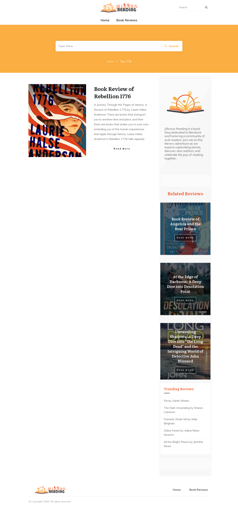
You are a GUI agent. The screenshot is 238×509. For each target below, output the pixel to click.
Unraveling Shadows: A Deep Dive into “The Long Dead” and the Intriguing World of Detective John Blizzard (185, 346)
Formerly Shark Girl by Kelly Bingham (180, 421)
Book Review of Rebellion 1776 (114, 92)
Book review (77, 87)
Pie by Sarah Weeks (176, 400)
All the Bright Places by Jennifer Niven (183, 444)
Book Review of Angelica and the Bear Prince (185, 223)
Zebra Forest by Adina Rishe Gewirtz (181, 432)
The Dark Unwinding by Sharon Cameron (183, 410)
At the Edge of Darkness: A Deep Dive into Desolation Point (185, 284)
